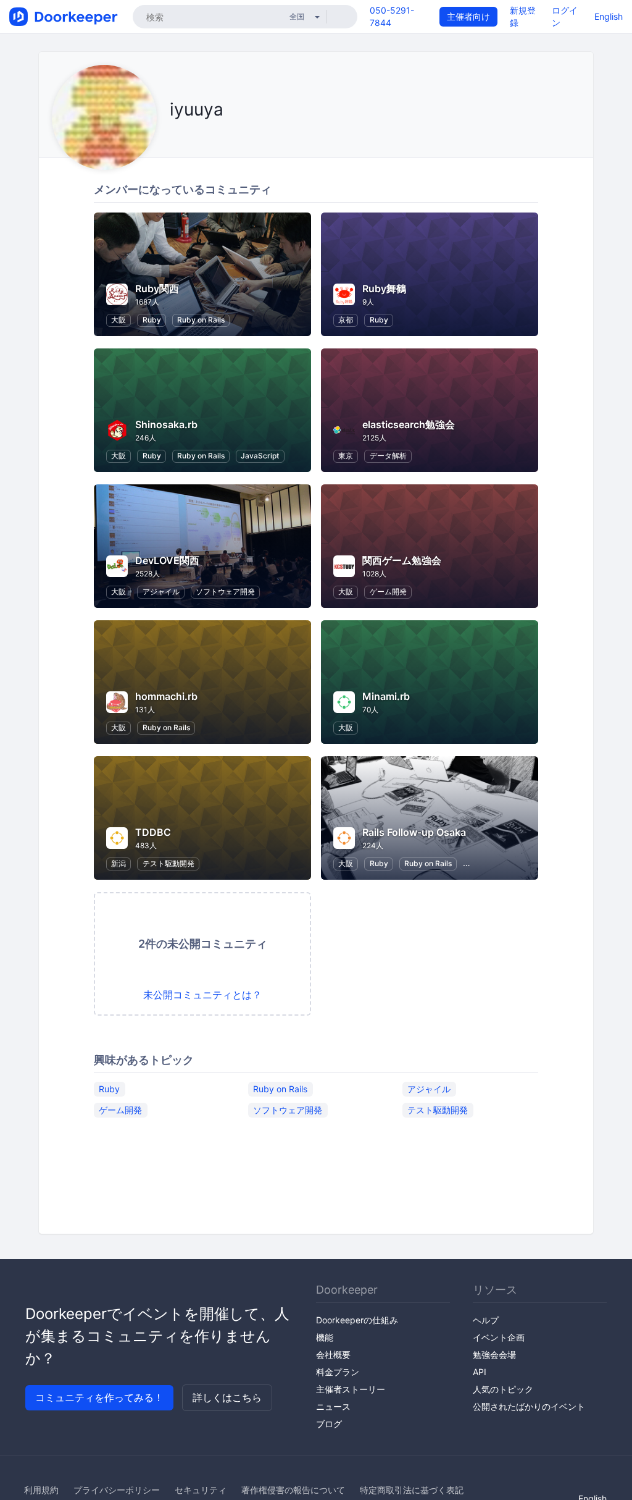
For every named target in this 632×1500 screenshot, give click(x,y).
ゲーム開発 (388, 591)
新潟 (118, 863)
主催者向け (468, 16)
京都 (345, 319)
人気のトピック (503, 1389)
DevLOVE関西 (167, 560)
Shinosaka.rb (166, 424)
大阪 (118, 319)
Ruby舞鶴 (384, 288)
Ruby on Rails (201, 319)
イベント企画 (499, 1337)
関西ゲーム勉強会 (401, 560)
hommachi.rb (166, 696)
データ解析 (388, 455)
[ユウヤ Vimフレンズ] (173, 137)
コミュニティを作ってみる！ (99, 1397)
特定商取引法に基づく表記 (412, 1490)
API (479, 1372)
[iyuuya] (188, 137)
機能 (324, 1337)
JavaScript (260, 455)
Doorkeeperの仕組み (357, 1320)
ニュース (333, 1406)
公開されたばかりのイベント (529, 1406)
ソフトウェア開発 (225, 591)
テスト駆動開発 (168, 863)
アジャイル (161, 591)
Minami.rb (386, 696)
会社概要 (333, 1354)
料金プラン (337, 1372)
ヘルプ (486, 1320)
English (608, 16)
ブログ (329, 1423)
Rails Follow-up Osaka (414, 832)
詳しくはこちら (227, 1397)
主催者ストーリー (350, 1389)
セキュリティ (201, 1490)
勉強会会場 (494, 1354)
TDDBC (153, 832)
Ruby (152, 319)
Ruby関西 (157, 288)
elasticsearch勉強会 (408, 424)
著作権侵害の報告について (293, 1490)
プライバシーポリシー (116, 1490)
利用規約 (41, 1490)
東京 (345, 455)
